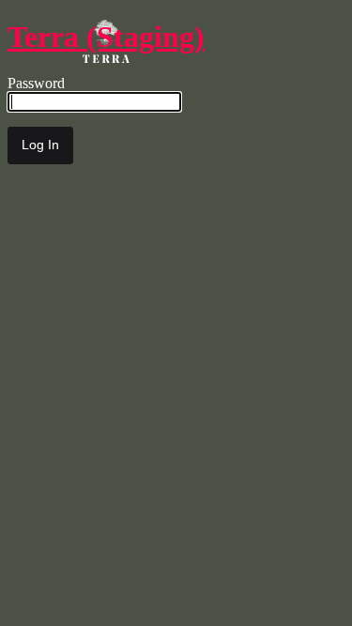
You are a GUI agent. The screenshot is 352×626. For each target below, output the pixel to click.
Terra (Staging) (106, 36)
